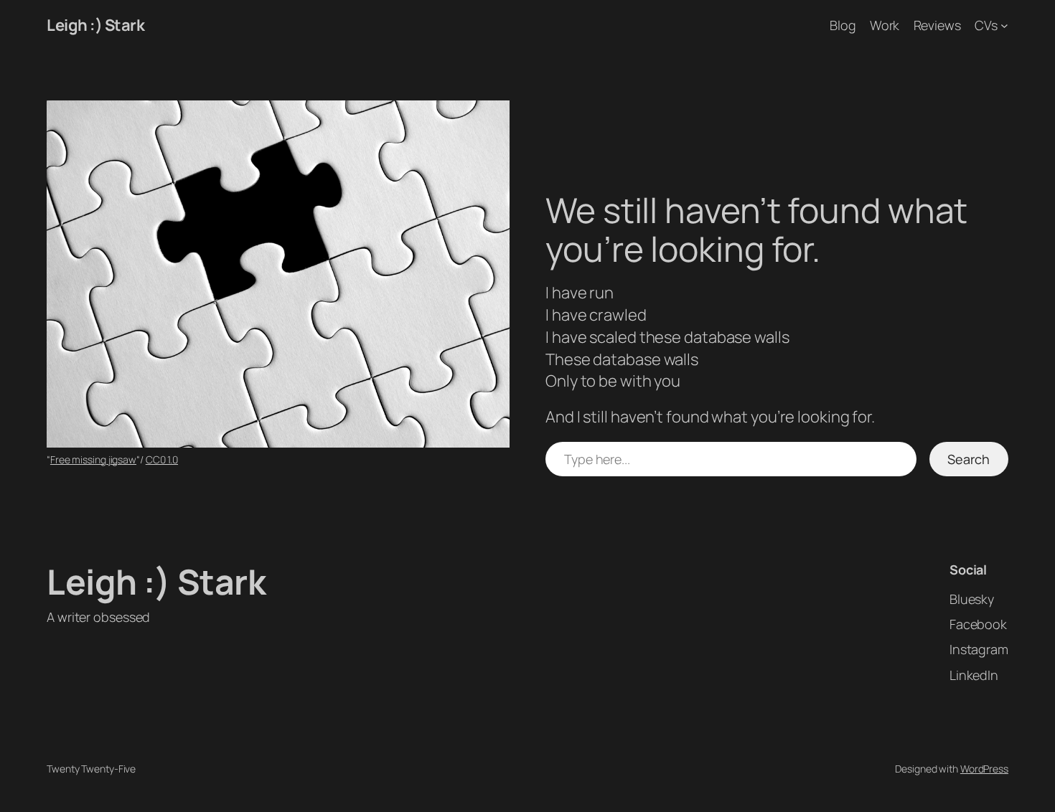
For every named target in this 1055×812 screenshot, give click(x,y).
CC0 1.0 (162, 459)
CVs (986, 25)
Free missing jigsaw (93, 459)
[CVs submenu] (1004, 25)
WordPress (984, 768)
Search (968, 459)
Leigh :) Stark (95, 25)
